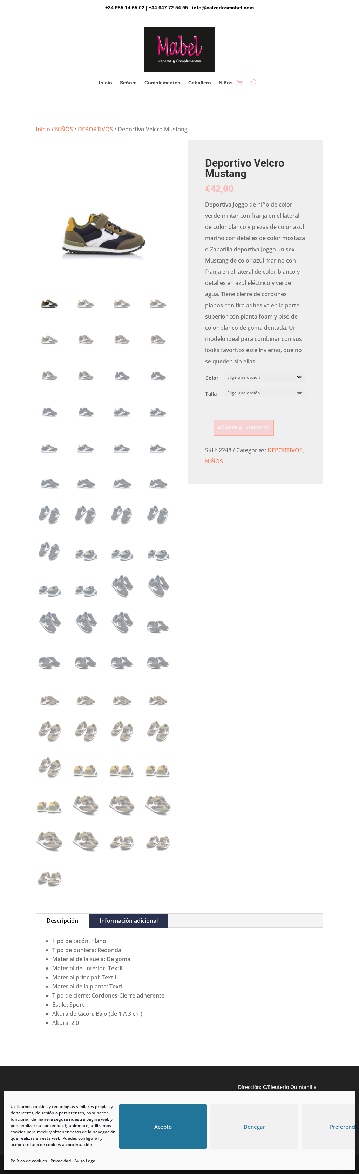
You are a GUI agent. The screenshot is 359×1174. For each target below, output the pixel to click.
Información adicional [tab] (129, 920)
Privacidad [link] (60, 1161)
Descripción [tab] (62, 920)
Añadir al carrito (244, 428)
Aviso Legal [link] (85, 1161)
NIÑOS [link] (64, 129)
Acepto (163, 1126)
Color (211, 378)
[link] (240, 82)
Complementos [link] (162, 82)
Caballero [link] (199, 82)
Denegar (254, 1126)
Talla (211, 393)
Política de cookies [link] (29, 1161)
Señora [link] (128, 82)
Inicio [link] (105, 82)
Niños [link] (226, 82)
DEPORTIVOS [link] (95, 129)
